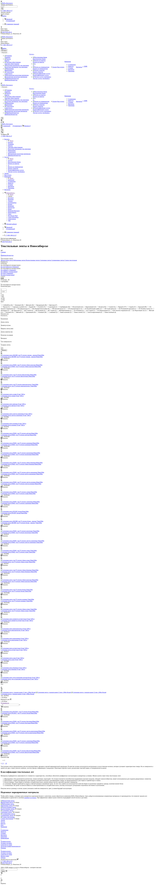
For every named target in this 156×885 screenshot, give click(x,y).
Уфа (9, 220)
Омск (9, 214)
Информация (5, 838)
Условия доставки (6, 843)
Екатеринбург (12, 202)
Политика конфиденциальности (10, 846)
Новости (3, 831)
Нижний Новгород (14, 211)
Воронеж (11, 199)
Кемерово (11, 206)
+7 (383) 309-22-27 (6, 10)
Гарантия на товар (6, 844)
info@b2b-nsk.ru (7, 32)
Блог (2, 825)
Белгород (11, 198)
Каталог (10, 142)
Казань (10, 204)
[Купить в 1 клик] (1, 689)
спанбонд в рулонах (30, 797)
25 (6, 763)
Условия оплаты (6, 841)
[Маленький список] (1, 278)
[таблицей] (4, 276)
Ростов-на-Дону (13, 215)
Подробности (5, 703)
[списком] (2, 276)
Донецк (10, 201)
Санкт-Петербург (13, 217)
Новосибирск (12, 212)
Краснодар (11, 207)
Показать (3, 350)
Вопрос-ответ (5, 856)
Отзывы (3, 833)
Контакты (4, 835)
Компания (11, 180)
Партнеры (4, 836)
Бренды (3, 823)
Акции (3, 820)
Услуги (10, 160)
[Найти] (2, 9)
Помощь (3, 848)
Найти (3, 871)
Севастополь (12, 219)
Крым (10, 209)
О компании (4, 830)
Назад (11, 141)
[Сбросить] (2, 348)
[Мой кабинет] (1, 120)
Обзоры (3, 857)
